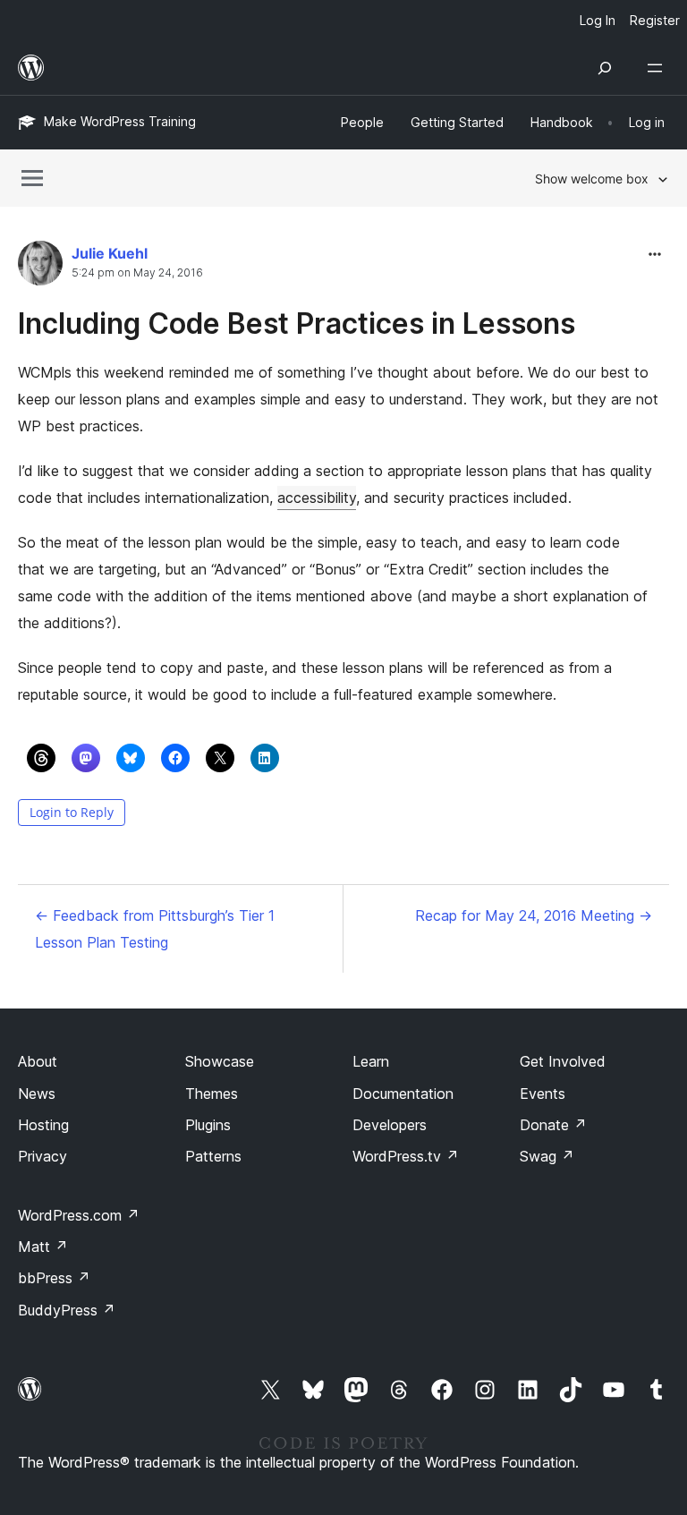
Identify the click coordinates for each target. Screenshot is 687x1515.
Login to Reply (72, 812)
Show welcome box (592, 178)
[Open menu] (658, 68)
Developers (389, 1125)
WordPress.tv (405, 1156)
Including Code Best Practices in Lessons (296, 323)
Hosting (43, 1125)
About (37, 1061)
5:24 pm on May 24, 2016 (137, 273)
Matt (43, 1246)
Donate (553, 1125)
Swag (547, 1156)
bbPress (54, 1278)
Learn (370, 1061)
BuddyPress (66, 1310)
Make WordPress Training (120, 121)
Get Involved (563, 1061)
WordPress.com (79, 1215)
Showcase (219, 1061)
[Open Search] (605, 68)
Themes (211, 1093)
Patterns (213, 1156)
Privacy (42, 1156)
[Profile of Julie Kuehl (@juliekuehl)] (40, 267)
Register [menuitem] (655, 20)
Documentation (403, 1093)
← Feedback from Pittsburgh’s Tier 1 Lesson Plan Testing (155, 928)
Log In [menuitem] (597, 20)
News (36, 1093)
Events (542, 1093)
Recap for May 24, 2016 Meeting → (533, 915)
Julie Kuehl (110, 253)
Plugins (208, 1125)
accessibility (316, 497)
